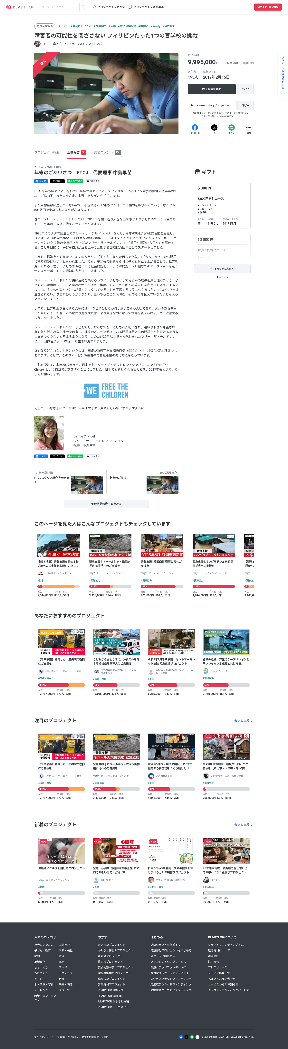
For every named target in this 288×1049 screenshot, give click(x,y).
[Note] (249, 127)
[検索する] (83, 7)
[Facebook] (195, 127)
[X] (214, 127)
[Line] (231, 127)
